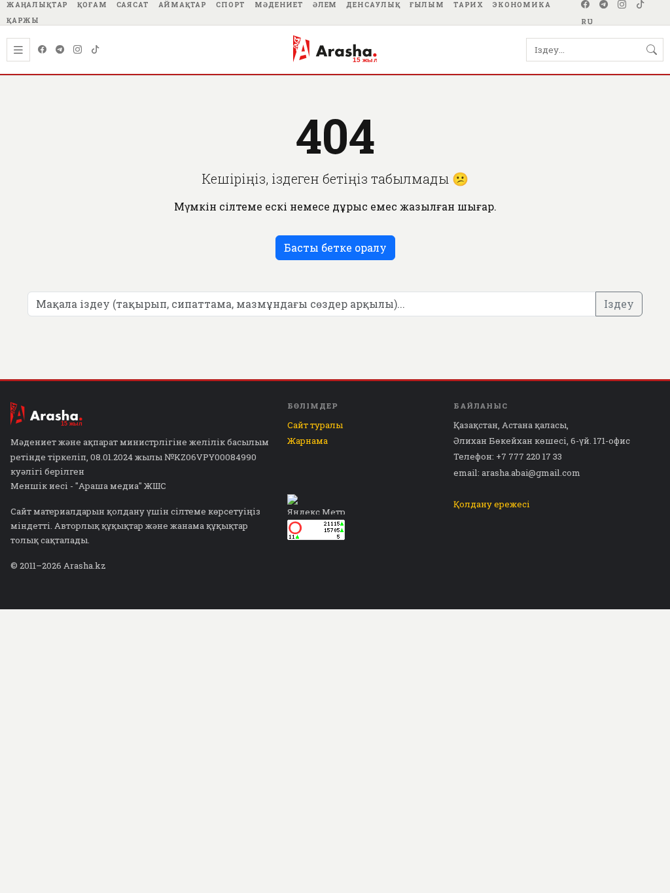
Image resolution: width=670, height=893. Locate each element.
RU (587, 21)
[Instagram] (622, 4)
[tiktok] (640, 4)
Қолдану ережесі (491, 504)
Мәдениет (279, 4)
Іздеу (619, 304)
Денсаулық (373, 4)
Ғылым (427, 4)
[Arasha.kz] (334, 49)
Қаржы (23, 20)
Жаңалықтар (37, 4)
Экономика (522, 4)
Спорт (230, 4)
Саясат (132, 4)
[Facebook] (585, 4)
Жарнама (307, 440)
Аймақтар (182, 4)
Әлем (325, 4)
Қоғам (92, 4)
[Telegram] (603, 4)
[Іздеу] (651, 49)
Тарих (468, 4)
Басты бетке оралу (335, 247)
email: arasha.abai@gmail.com (516, 473)
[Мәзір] (18, 49)
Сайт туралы (315, 425)
